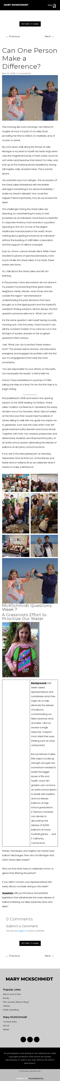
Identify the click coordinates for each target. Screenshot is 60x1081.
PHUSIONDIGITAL (36, 1079)
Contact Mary (10, 1021)
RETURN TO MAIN (30, 24)
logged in (22, 930)
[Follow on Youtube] (36, 1039)
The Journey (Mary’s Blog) (16, 1002)
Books (6, 998)
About (6, 1025)
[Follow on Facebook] (23, 1039)
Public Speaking (11, 1009)
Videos (6, 1006)
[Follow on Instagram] (30, 1039)
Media (6, 1029)
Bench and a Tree (12, 994)
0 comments (24, 73)
